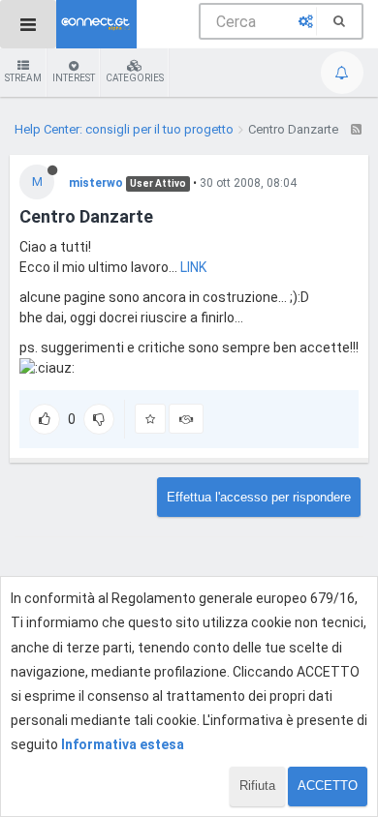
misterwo (96, 183)
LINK (193, 267)
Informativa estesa (122, 744)
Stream (23, 78)
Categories (135, 78)
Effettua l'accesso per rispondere (259, 497)
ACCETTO (328, 785)
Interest (73, 78)
